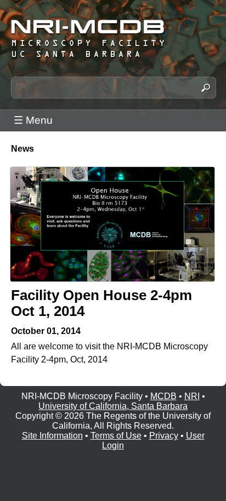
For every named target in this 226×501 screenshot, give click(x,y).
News (22, 148)
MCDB (163, 396)
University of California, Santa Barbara (113, 406)
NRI (192, 396)
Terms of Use (116, 435)
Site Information (52, 435)
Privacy (163, 435)
